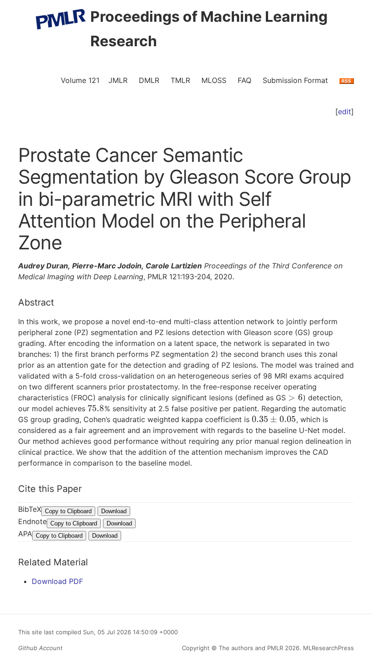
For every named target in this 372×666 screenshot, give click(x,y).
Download (114, 511)
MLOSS (213, 80)
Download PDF (57, 581)
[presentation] (295, 397)
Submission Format (295, 80)
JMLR (117, 80)
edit (344, 111)
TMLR (180, 80)
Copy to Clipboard (68, 511)
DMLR (149, 80)
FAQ (244, 80)
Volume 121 (80, 80)
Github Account (40, 647)
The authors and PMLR (251, 647)
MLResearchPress (327, 647)
